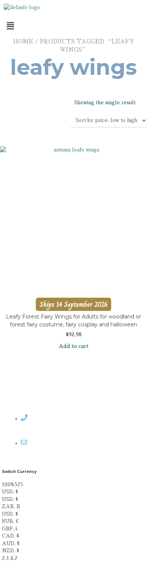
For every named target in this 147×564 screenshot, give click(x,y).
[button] (73, 26)
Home (23, 41)
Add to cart (74, 346)
